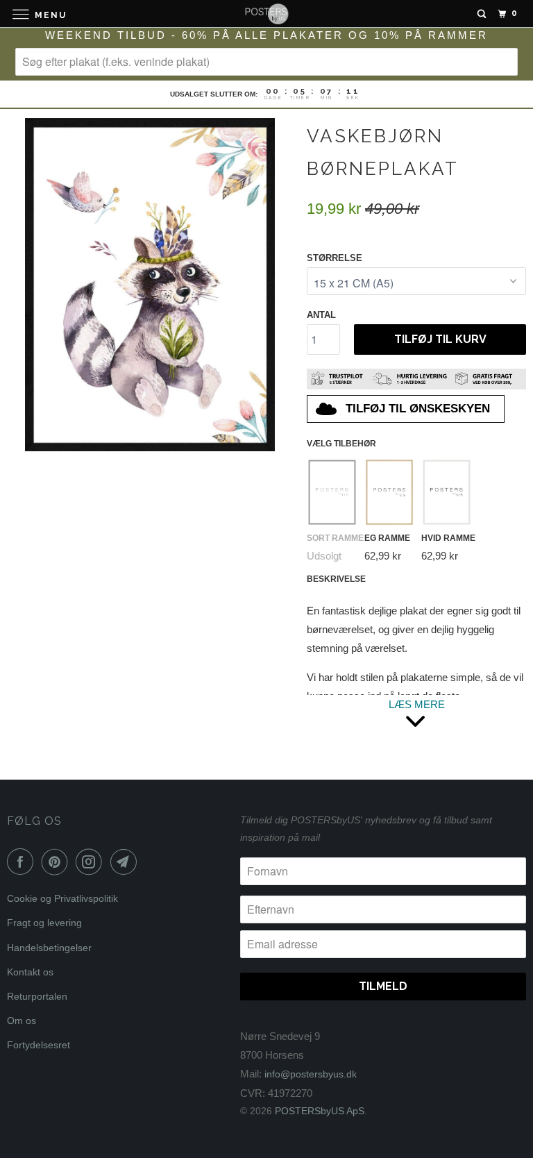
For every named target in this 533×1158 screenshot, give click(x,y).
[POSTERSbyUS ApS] (266, 13)
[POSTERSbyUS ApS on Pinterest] (58, 861)
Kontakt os (30, 971)
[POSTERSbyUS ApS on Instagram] (92, 861)
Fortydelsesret (38, 1044)
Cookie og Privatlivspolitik (62, 898)
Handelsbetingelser (49, 947)
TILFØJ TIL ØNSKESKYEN (418, 408)
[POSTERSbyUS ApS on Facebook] (23, 861)
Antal (321, 315)
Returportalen (37, 996)
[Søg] (481, 14)
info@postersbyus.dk (310, 1074)
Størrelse (334, 258)
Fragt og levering (44, 922)
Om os (21, 1020)
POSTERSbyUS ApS (319, 1110)
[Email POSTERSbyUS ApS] (126, 861)
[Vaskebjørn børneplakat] (150, 284)
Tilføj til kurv (440, 339)
